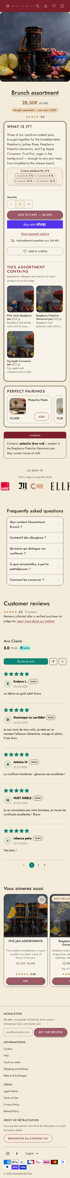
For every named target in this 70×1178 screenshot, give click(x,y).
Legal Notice (11, 1091)
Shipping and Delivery (16, 1069)
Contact (8, 1049)
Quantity (12, 197)
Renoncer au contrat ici (28, 1138)
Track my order (12, 1062)
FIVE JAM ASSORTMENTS (26, 941)
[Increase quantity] (28, 204)
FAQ (6, 1055)
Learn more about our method (35, 621)
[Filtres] (53, 661)
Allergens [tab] (35, 435)
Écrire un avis (26, 661)
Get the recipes (50, 1032)
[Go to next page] (46, 865)
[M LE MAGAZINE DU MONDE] (20, 486)
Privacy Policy (11, 1104)
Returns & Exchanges (15, 1075)
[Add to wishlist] (42, 900)
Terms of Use (11, 1098)
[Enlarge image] (35, 47)
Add (44, 417)
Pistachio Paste (38, 400)
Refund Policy (11, 1111)
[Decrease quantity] (11, 204)
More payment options (35, 234)
